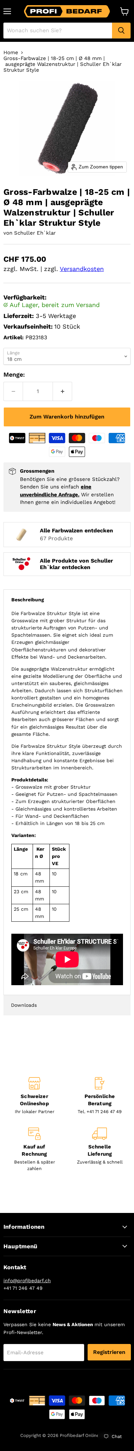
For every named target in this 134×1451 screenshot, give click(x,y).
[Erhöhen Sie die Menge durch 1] (62, 391)
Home (10, 53)
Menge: (14, 374)
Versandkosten (82, 268)
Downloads (24, 1005)
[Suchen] (121, 30)
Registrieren (109, 1352)
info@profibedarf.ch (27, 1280)
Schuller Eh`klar (35, 233)
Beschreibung (27, 599)
